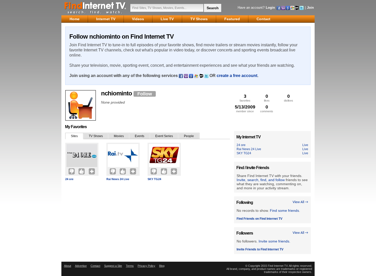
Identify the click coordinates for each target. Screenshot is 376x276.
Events (139, 136)
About (67, 265)
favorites (245, 98)
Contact (95, 265)
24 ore (69, 179)
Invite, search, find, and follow (261, 180)
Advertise (81, 265)
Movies (119, 136)
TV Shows (96, 136)
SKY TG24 (154, 179)
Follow (144, 93)
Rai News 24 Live (117, 179)
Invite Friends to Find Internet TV (260, 249)
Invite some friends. (274, 241)
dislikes (288, 98)
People (189, 136)
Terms (130, 265)
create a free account (237, 75)
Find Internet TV (95, 7)
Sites (74, 136)
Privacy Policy (146, 265)
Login (270, 7)
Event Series (164, 136)
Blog (161, 265)
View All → (300, 202)
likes (267, 98)
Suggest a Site (113, 265)
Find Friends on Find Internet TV (259, 218)
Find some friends (284, 210)
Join (310, 7)
